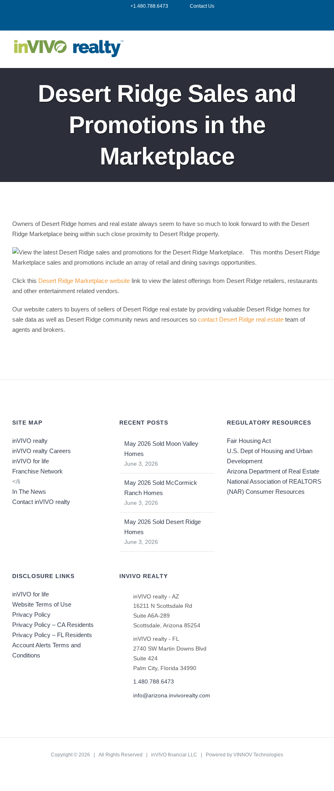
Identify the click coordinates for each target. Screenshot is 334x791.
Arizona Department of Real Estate (273, 471)
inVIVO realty (30, 440)
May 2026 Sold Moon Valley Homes (161, 448)
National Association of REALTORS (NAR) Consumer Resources (274, 486)
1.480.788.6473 (153, 681)
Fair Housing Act (249, 440)
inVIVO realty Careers (41, 450)
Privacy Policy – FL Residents (52, 634)
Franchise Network (37, 471)
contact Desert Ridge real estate (240, 319)
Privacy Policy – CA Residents (53, 624)
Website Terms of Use (41, 604)
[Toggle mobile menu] (318, 50)
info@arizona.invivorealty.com (171, 695)
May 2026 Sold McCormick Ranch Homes (160, 487)
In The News (29, 491)
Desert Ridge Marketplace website (84, 280)
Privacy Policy (31, 614)
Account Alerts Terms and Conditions (46, 650)
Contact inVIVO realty (41, 501)
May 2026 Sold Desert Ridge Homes (162, 526)
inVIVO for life (30, 461)
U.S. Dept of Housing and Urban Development (269, 456)
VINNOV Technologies (258, 755)
